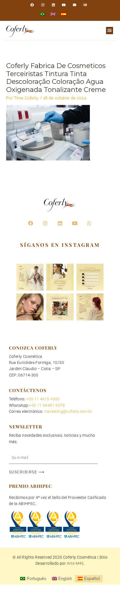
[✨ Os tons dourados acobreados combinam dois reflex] (90, 277)
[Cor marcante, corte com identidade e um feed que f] (90, 306)
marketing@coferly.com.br (68, 411)
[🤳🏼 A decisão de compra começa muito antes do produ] (30, 277)
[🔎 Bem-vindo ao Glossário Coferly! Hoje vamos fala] (59, 277)
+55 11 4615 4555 (43, 399)
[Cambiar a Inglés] (53, 14)
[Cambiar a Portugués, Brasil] (42, 14)
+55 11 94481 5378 (47, 405)
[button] (109, 30)
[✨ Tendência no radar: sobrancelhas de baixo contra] (30, 306)
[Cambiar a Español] (63, 14)
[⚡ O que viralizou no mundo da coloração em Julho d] (59, 306)
